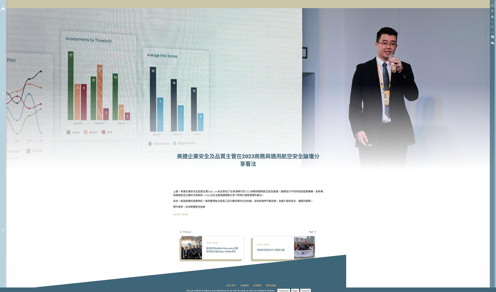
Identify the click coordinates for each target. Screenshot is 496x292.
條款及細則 (271, 285)
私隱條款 (257, 285)
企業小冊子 (231, 285)
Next (311, 232)
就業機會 (245, 285)
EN (492, 5)
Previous (186, 232)
